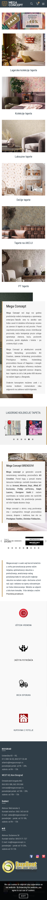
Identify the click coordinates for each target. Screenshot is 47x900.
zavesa (17, 356)
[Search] (32, 4)
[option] (12, 428)
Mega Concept (13, 313)
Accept (23, 896)
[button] (1, 541)
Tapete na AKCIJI (23, 243)
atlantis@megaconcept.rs (12, 762)
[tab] (14, 439)
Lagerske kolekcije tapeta (23, 70)
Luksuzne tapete (23, 156)
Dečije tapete (23, 199)
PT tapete (23, 286)
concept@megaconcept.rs (13, 787)
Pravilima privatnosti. (15, 594)
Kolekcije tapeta (23, 113)
